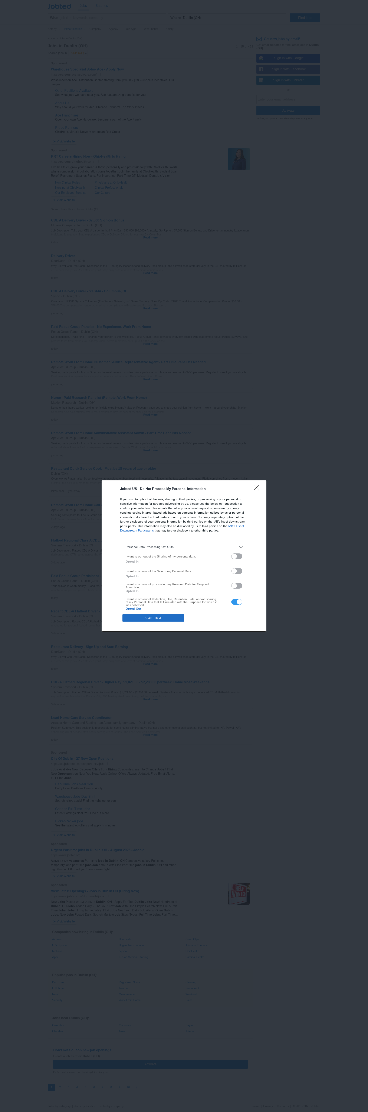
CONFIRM (153, 617)
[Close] (258, 489)
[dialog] (184, 556)
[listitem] (184, 547)
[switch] (236, 556)
